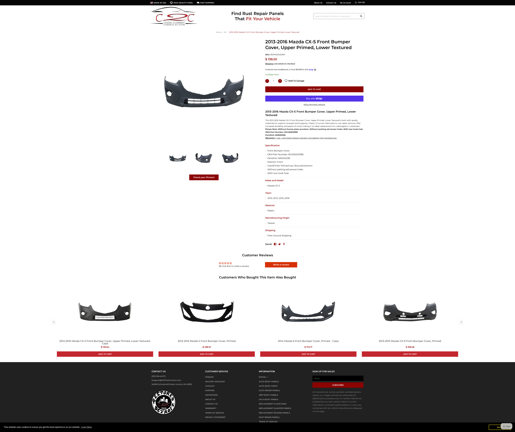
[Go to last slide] (54, 322)
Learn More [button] (86, 427)
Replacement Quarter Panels (275, 408)
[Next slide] (461, 322)
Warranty (210, 408)
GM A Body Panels (268, 399)
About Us (318, 3)
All (225, 32)
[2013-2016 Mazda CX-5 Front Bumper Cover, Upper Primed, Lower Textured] (178, 158)
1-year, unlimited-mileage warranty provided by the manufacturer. (301, 138)
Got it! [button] (500, 427)
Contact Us (331, 3)
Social (262, 377)
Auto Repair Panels (269, 390)
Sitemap (209, 377)
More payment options (314, 104)
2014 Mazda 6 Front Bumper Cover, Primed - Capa (308, 341)
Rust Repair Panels (269, 417)
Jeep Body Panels (268, 395)
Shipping (269, 64)
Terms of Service (214, 413)
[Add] (280, 81)
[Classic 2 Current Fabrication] (174, 16)
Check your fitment (204, 177)
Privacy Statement (215, 417)
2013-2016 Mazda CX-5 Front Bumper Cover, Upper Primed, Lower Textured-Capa (105, 342)
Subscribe (338, 385)
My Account (345, 3)
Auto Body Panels (269, 381)
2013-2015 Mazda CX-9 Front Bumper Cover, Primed (410, 341)
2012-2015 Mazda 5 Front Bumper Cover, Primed (207, 341)
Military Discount (215, 381)
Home (219, 32)
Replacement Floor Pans (272, 404)
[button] (360, 2)
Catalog (209, 386)
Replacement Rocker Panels (274, 413)
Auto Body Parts (268, 386)
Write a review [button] (281, 264)
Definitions (211, 395)
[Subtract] (267, 81)
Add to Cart (314, 89)
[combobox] (339, 16)
